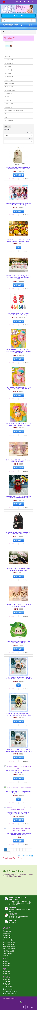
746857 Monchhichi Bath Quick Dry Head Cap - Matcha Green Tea (18, 642)
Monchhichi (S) (9, 63)
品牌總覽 (7, 971)
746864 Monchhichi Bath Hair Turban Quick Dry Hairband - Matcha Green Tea (18, 813)
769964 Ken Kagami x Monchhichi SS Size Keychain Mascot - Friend (18, 833)
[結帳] (28, 1)
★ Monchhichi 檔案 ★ (8, 944)
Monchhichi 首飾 (9, 120)
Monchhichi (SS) (9, 60)
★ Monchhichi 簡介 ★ (8, 940)
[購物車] (24, 1)
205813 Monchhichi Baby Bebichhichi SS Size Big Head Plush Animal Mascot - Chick (18, 714)
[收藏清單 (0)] (20, 1)
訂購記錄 (7, 981)
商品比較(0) (7, 129)
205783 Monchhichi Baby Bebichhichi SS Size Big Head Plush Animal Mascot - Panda (18, 750)
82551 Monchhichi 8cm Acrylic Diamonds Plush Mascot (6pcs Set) (18, 204)
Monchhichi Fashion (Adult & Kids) (14, 110)
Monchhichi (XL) (9, 76)
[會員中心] (33, 1)
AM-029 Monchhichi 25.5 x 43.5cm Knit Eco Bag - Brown (18, 771)
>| (8, 853)
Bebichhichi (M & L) (10, 83)
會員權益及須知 (7, 937)
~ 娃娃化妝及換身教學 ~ (9, 951)
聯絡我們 (7, 961)
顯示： (31, 138)
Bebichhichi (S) (9, 80)
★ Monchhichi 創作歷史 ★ (10, 942)
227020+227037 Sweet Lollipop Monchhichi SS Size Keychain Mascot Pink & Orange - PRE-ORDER (18, 351)
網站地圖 (7, 965)
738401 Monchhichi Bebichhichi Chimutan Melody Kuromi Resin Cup (18, 460)
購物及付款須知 (7, 931)
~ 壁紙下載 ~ (6, 955)
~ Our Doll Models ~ (8, 953)
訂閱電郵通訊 (8, 986)
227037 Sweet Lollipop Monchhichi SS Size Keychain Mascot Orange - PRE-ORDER (18, 424)
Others (6, 114)
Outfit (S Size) (8, 93)
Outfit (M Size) (8, 97)
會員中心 (7, 979)
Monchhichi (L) (9, 70)
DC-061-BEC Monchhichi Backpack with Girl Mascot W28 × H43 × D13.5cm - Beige (18, 168)
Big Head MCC (9, 87)
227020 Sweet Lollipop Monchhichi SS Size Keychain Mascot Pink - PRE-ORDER (18, 388)
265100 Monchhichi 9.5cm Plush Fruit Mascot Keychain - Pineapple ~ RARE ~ (18, 240)
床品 (6, 117)
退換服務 (7, 963)
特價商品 (7, 973)
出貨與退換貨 (6, 933)
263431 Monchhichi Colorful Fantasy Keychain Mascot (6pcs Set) (18, 314)
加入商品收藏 (11, 178)
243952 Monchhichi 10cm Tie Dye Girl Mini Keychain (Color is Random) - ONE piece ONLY (18, 277)
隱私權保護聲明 (7, 935)
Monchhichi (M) (9, 66)
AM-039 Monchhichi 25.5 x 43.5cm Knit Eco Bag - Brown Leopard (18, 792)
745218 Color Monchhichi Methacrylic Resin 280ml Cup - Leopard (18, 605)
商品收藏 (7, 984)
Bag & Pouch (8, 107)
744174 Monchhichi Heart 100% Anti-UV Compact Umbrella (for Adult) (18, 569)
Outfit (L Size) (8, 100)
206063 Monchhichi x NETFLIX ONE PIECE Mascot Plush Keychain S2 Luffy (18, 496)
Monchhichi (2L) (9, 73)
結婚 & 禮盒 (8, 56)
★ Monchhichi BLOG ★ (9, 949)
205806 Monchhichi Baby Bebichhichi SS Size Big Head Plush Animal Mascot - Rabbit (19, 678)
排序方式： (30, 132)
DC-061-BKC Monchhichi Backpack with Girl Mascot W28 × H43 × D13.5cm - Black (18, 533)
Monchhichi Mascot (10, 90)
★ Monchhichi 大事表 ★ (9, 946)
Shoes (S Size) (9, 103)
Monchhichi (10, 32)
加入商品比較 (25, 178)
